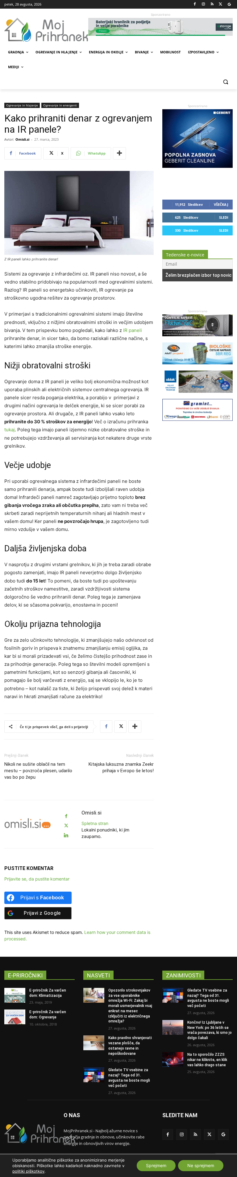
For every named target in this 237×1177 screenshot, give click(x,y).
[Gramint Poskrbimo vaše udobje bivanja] (197, 424)
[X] (220, 4)
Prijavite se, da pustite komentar (36, 878)
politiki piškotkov (28, 1171)
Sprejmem (156, 1165)
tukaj (9, 430)
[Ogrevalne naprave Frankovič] (197, 339)
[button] (225, 82)
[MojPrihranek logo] (46, 30)
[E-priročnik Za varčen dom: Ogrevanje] (14, 1016)
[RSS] (212, 4)
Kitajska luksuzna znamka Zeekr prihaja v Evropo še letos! (121, 767)
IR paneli (132, 330)
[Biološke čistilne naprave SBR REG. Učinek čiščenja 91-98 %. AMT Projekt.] (197, 367)
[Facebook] (194, 4)
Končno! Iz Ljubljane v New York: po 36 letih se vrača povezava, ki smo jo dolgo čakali (209, 1030)
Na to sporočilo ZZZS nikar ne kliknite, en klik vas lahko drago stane (207, 1059)
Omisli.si (22, 139)
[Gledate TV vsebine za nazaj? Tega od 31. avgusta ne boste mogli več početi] (93, 1074)
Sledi (223, 217)
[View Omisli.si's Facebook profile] (66, 816)
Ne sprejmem (200, 1165)
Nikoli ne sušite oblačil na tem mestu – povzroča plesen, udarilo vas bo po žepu (38, 770)
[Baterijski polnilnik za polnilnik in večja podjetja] (160, 27)
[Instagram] (203, 4)
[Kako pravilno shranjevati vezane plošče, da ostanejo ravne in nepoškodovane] (93, 1042)
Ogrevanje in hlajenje (22, 105)
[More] (119, 153)
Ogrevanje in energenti (60, 105)
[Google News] (229, 4)
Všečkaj (221, 204)
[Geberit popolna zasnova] (197, 166)
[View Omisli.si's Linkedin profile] (66, 835)
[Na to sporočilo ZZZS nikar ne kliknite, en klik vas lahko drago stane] (172, 1059)
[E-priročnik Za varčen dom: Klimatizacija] (14, 995)
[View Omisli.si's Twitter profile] (66, 825)
